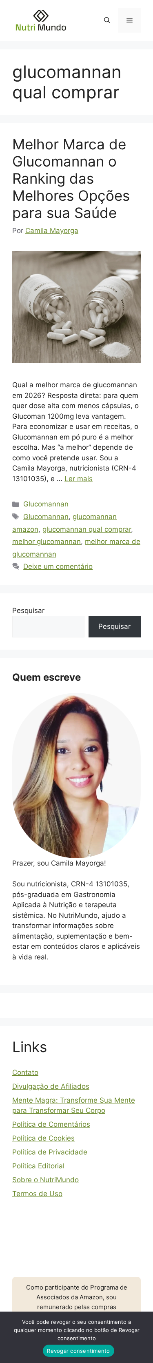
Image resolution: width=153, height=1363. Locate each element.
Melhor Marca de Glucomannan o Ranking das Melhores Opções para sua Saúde (71, 178)
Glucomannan (46, 504)
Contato (25, 1072)
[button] (107, 20)
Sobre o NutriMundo (45, 1180)
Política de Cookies (43, 1138)
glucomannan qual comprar (86, 529)
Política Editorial (38, 1166)
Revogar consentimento (78, 1350)
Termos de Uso (37, 1194)
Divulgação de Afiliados (50, 1086)
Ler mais (78, 479)
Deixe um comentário (58, 566)
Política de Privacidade (49, 1152)
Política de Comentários (51, 1124)
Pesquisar (28, 610)
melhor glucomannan (46, 541)
